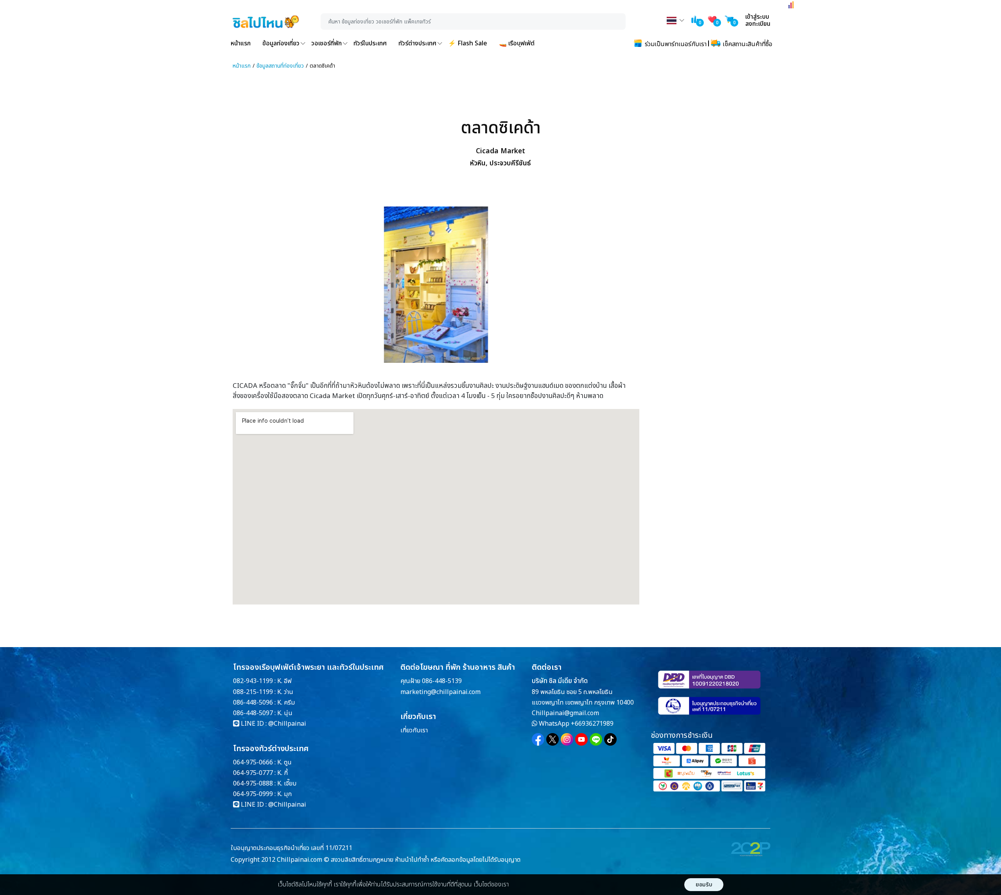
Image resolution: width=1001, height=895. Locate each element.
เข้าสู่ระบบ (757, 16)
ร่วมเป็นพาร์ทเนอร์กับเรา (675, 44)
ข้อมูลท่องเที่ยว (281, 43)
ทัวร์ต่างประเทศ (417, 43)
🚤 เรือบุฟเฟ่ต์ (517, 43)
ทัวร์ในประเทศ (370, 43)
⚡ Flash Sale (467, 43)
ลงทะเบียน (757, 23)
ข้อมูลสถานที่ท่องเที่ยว (280, 66)
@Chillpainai (287, 723)
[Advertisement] (702, 255)
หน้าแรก (241, 43)
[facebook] (538, 739)
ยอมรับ (704, 885)
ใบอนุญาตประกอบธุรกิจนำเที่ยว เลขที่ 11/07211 (291, 848)
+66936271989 (592, 723)
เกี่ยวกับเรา (414, 730)
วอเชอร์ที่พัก (326, 43)
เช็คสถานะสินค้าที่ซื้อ (746, 44)
